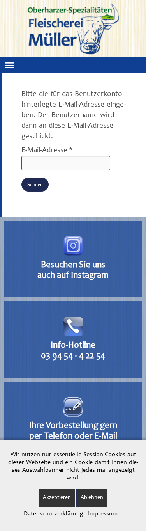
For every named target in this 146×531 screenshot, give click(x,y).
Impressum (103, 514)
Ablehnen (92, 498)
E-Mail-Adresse (47, 150)
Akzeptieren (57, 498)
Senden (35, 184)
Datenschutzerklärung (53, 514)
